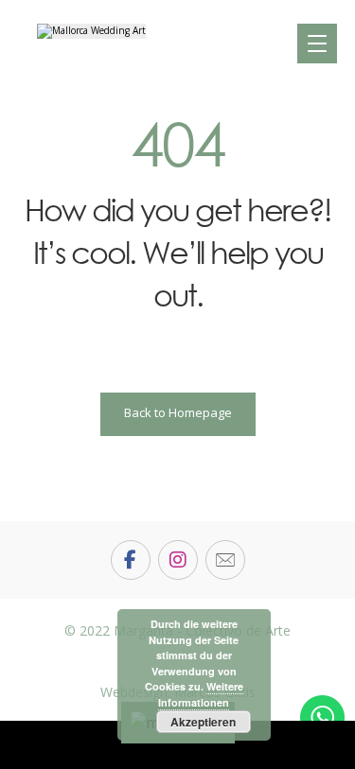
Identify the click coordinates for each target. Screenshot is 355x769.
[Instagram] (178, 560)
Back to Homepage (178, 412)
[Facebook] (131, 560)
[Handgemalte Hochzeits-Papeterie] (91, 31)
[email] (225, 560)
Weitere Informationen (200, 694)
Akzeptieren (203, 721)
